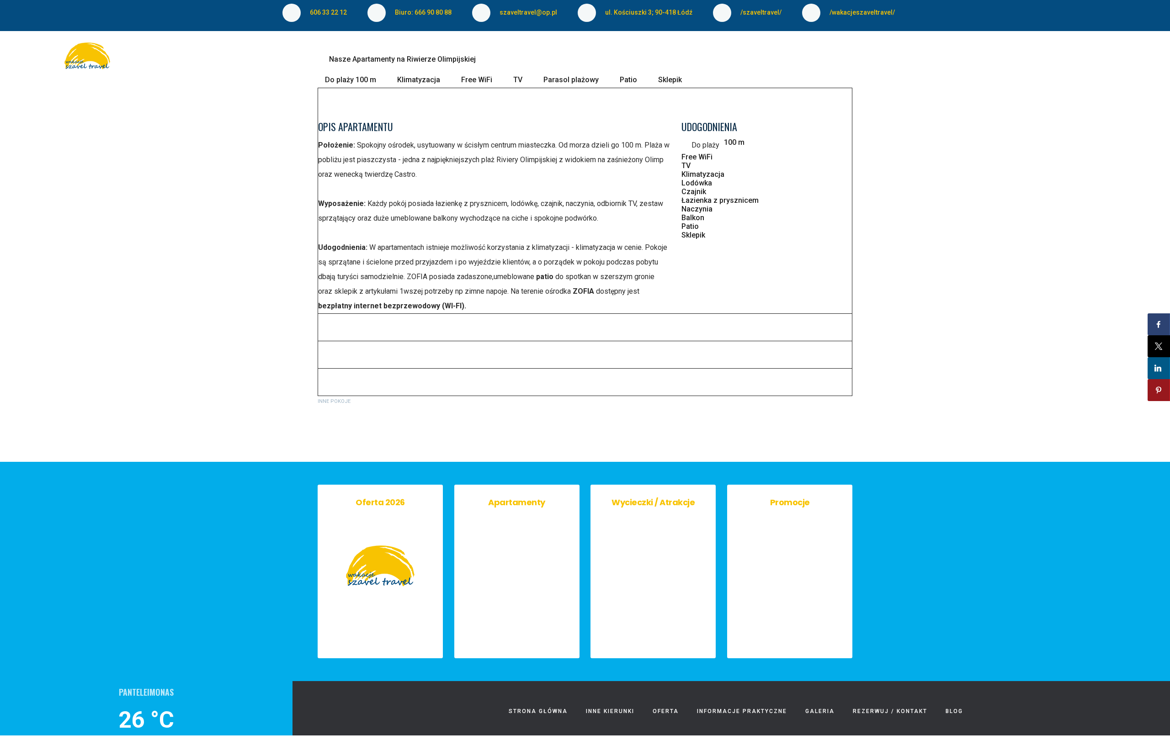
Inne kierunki (533, 61)
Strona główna (454, 61)
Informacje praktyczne (694, 61)
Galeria (780, 61)
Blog (929, 61)
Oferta (595, 61)
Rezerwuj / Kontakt (857, 61)
